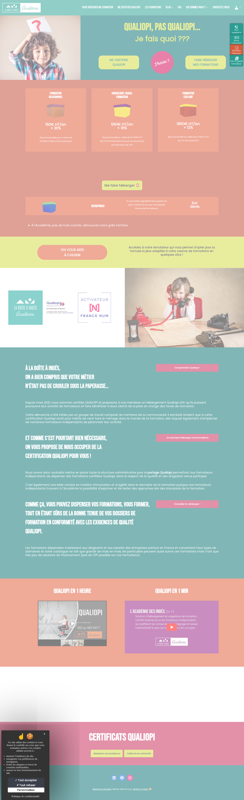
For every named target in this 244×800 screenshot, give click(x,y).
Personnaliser (26, 790)
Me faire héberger (237, 51)
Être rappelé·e (237, 31)
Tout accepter (27, 780)
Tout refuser (27, 785)
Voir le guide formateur (237, 62)
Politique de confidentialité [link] (25, 796)
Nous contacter (237, 41)
